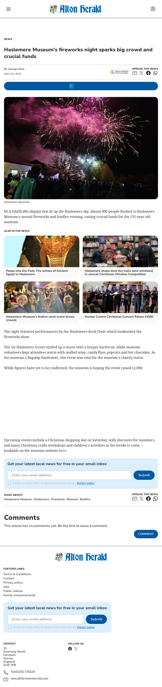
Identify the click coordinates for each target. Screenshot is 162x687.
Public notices (13, 591)
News (8, 39)
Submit (144, 475)
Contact (8, 578)
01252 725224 (25, 672)
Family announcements (19, 595)
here (62, 450)
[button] (8, 9)
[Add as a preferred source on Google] (119, 72)
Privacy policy (13, 583)
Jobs (6, 587)
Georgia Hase (16, 69)
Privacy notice (85, 483)
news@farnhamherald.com (29, 678)
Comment (146, 534)
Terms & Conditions (17, 574)
